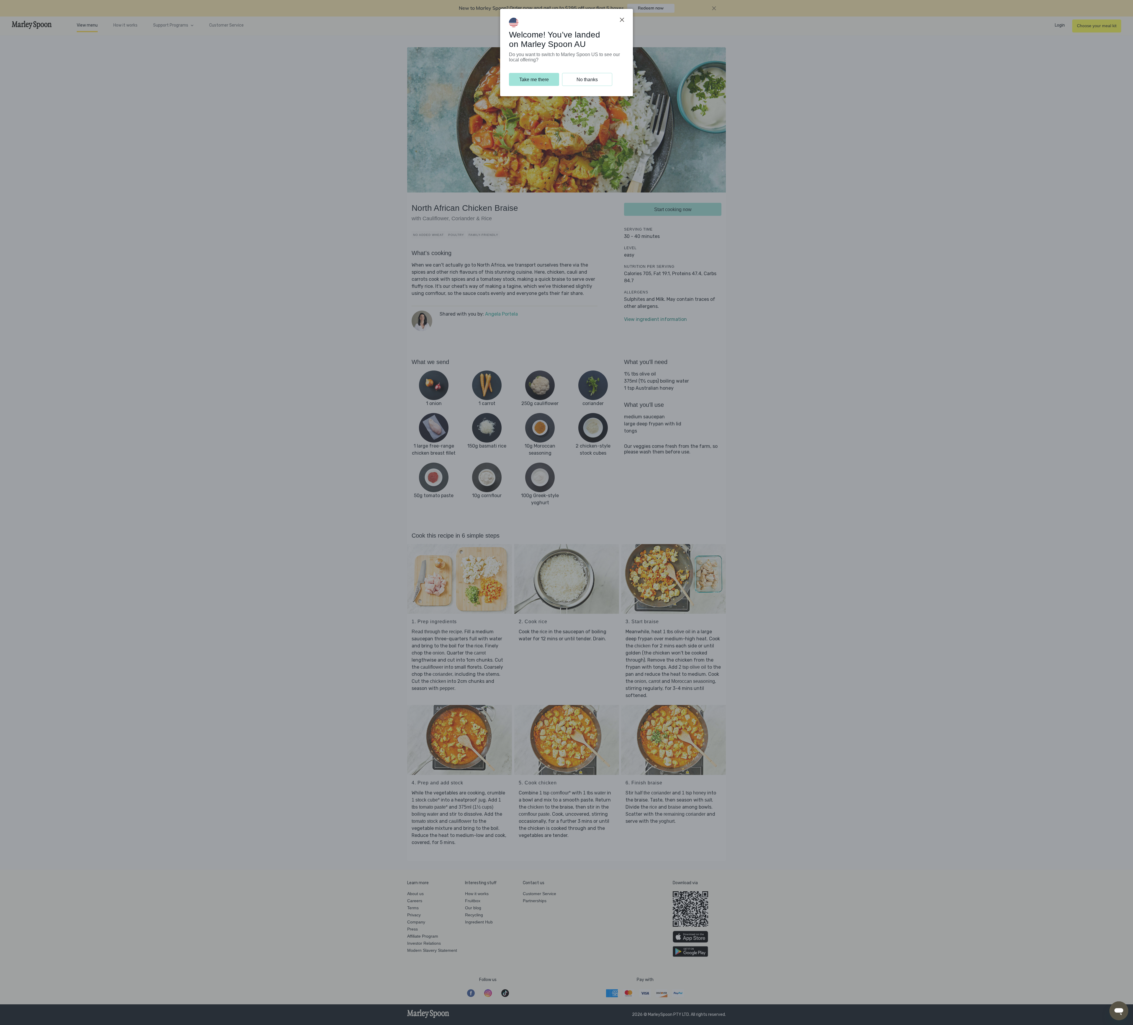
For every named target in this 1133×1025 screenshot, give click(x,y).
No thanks (587, 79)
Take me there (534, 79)
